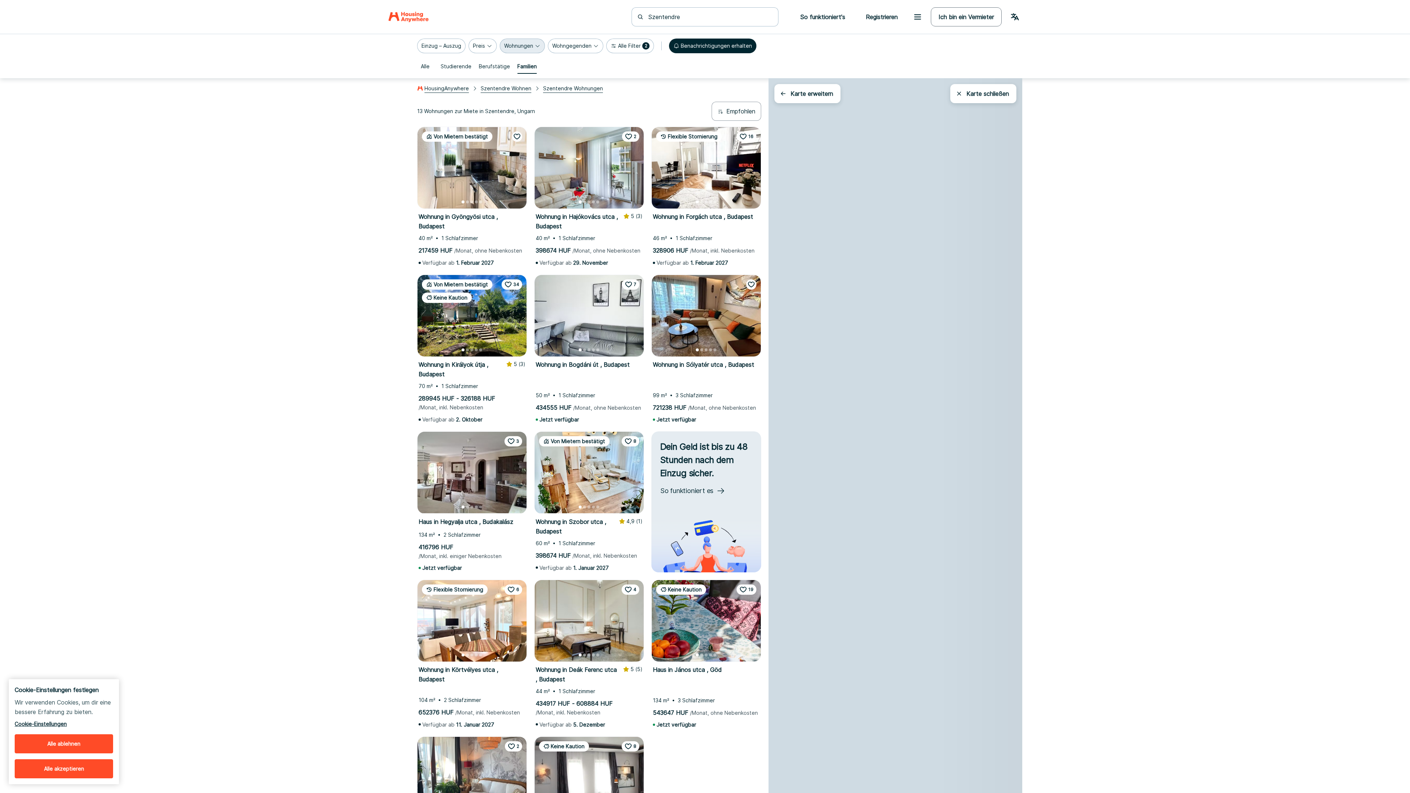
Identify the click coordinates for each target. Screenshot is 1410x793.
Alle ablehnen (63, 744)
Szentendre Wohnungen (573, 88)
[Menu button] (917, 17)
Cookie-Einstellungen (41, 724)
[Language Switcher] (1015, 17)
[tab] (425, 66)
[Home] (408, 17)
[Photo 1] (463, 202)
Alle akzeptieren (64, 768)
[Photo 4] (476, 202)
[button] (441, 46)
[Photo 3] (472, 202)
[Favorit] (517, 136)
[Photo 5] (480, 202)
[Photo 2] (467, 202)
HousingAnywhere (446, 88)
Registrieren (882, 17)
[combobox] (709, 17)
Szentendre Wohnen (506, 88)
